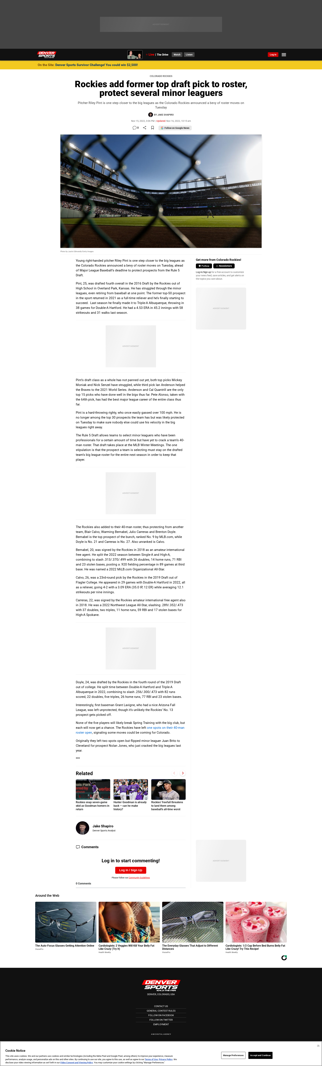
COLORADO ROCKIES (161, 76)
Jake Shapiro (103, 826)
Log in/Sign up (203, 272)
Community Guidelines (139, 877)
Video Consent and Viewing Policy (76, 1062)
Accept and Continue (260, 1055)
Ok (318, 1046)
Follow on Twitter (161, 1019)
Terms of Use (151, 1059)
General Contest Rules (161, 1010)
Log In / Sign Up (130, 870)
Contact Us (161, 1006)
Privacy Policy (166, 1059)
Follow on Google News (177, 128)
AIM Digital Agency (161, 1034)
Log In (273, 54)
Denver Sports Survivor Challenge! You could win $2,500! (96, 65)
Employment (161, 1024)
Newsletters (225, 266)
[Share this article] (144, 128)
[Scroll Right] (183, 773)
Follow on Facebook (161, 1015)
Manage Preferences (233, 1055)
